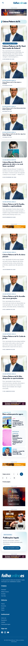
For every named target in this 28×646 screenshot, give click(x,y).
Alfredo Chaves (5, 591)
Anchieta (3, 593)
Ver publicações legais (11, 547)
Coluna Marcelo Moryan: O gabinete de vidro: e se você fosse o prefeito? (13, 164)
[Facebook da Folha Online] (2, 632)
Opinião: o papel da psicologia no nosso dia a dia (18, 453)
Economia (3, 606)
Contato (3, 622)
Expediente (4, 620)
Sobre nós (3, 618)
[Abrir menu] (2, 3)
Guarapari (3, 589)
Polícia (2, 610)
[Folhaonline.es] (20, 3)
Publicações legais (5, 624)
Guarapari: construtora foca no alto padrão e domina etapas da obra (18, 423)
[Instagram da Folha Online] (5, 632)
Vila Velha (3, 596)
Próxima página (6, 481)
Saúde (2, 608)
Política (3, 603)
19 (14, 478)
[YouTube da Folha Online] (8, 632)
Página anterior (6, 474)
